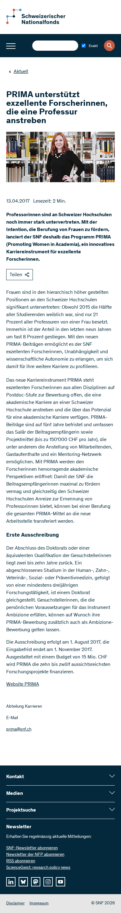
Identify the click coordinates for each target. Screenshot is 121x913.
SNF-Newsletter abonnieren (32, 848)
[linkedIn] (11, 881)
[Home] (40, 22)
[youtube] (60, 881)
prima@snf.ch (18, 729)
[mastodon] (35, 881)
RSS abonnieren (20, 861)
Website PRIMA (22, 684)
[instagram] (48, 881)
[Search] (109, 45)
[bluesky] (23, 881)
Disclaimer (15, 904)
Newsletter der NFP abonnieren (35, 855)
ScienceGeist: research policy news (38, 868)
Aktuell (21, 71)
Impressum (39, 904)
